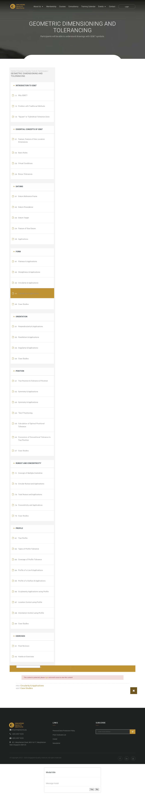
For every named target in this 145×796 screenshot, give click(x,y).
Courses (62, 6)
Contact (112, 6)
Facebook (120, 758)
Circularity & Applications (32, 685)
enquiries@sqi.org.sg (19, 730)
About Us (37, 6)
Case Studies (26, 688)
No (97, 789)
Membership (51, 6)
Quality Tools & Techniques (36, 71)
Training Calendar (88, 6)
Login (127, 7)
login (46, 677)
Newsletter (56, 743)
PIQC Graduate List (59, 735)
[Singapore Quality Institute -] (18, 6)
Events (101, 6)
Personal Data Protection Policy (64, 731)
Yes (91, 789)
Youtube (133, 758)
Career (55, 739)
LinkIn (126, 758)
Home (13, 71)
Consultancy (73, 6)
